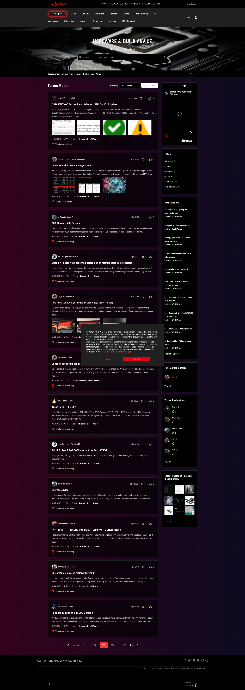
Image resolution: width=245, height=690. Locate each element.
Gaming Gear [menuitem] (97, 21)
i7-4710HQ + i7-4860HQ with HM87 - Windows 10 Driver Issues (86, 529)
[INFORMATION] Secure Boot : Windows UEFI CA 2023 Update (84, 104)
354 (112, 645)
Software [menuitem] (85, 14)
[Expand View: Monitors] (88, 21)
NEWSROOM (59, 661)
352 (94, 645)
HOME (50, 661)
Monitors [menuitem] (83, 21)
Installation (168, 171)
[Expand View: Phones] (161, 14)
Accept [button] (137, 359)
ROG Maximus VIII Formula (66, 223)
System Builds (169, 187)
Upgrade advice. (60, 490)
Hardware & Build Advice (88, 139)
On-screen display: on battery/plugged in (73, 573)
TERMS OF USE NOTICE (149, 669)
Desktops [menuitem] (113, 14)
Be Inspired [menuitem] (58, 14)
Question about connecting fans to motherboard (77, 363)
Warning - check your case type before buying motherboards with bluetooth (92, 262)
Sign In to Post (149, 85)
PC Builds (167, 182)
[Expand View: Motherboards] (60, 21)
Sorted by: (114, 85)
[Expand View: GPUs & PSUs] (76, 21)
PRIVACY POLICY (164, 669)
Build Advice (168, 161)
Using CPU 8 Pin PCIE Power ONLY (177, 225)
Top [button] (52, 684)
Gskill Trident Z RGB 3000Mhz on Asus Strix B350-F (79, 450)
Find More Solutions (172, 354)
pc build (167, 177)
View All (167, 521)
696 (124, 645)
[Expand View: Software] (90, 14)
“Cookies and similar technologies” (117, 352)
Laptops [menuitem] (126, 14)
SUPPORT (156, 4)
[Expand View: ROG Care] (77, 14)
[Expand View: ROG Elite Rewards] (137, 21)
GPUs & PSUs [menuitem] (69, 21)
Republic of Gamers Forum (58, 74)
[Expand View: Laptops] (131, 14)
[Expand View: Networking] (118, 21)
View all (167, 386)
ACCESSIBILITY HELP (74, 661)
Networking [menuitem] (112, 21)
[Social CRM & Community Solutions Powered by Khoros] (191, 685)
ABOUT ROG (41, 661)
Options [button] (192, 74)
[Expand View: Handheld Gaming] (149, 14)
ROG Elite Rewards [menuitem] (129, 21)
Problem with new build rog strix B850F (179, 269)
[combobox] (132, 57)
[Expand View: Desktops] (119, 14)
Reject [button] (108, 359)
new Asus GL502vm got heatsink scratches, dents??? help (82, 302)
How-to (167, 166)
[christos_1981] (174, 432)
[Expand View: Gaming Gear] (103, 21)
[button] (169, 489)
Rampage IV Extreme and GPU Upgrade (72, 612)
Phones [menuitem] (156, 14)
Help (188, 17)
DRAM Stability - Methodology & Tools (72, 165)
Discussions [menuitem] (99, 14)
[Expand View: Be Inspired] (65, 14)
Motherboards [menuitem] (53, 21)
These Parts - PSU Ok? (64, 407)
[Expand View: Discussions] (106, 14)
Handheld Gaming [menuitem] (141, 14)
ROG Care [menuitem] (72, 14)
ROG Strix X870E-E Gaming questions (178, 329)
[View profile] (54, 98)
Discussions (76, 74)
